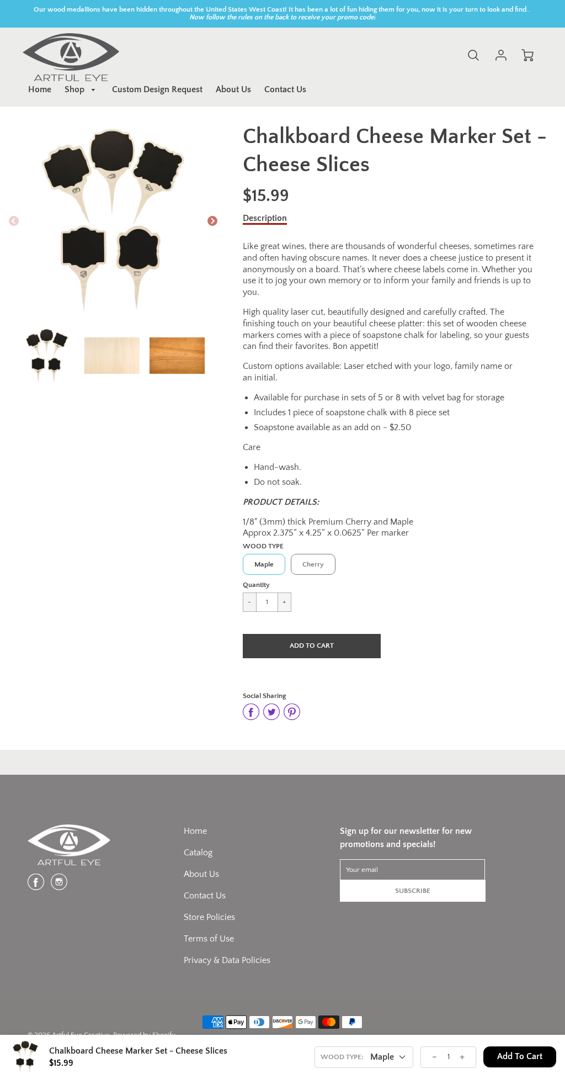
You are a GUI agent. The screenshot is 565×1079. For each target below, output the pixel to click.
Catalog (198, 853)
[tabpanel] (46, 355)
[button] (312, 646)
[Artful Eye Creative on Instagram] (59, 886)
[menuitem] (40, 89)
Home (39, 89)
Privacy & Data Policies (227, 960)
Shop (76, 89)
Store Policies (209, 917)
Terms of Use (209, 939)
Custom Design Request (157, 89)
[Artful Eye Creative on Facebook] (36, 886)
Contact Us (285, 89)
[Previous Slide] (13, 221)
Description (265, 218)
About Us (233, 89)
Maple (264, 564)
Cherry (313, 564)
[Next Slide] (212, 221)
